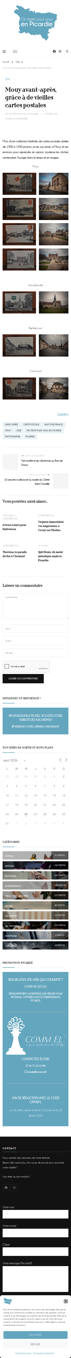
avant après (11, 424)
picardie (30, 437)
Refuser (35, 1344)
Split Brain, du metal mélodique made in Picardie (50, 556)
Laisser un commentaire (16, 119)
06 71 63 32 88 (37, 1065)
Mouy (8, 431)
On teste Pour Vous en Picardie (23, 114)
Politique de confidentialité (43, 1353)
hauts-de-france (54, 424)
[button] (66, 1301)
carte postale (31, 424)
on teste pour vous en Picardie (44, 431)
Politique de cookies (23, 1353)
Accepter (35, 1335)
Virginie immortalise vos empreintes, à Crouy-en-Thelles (51, 526)
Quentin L (62, 414)
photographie (12, 437)
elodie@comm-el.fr (37, 1072)
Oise (7, 79)
